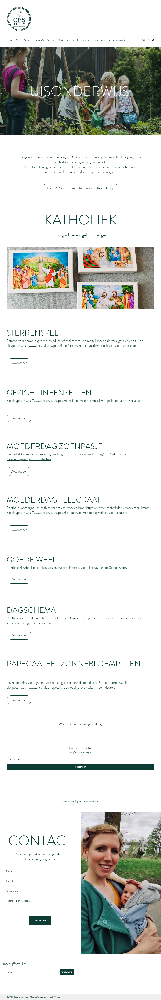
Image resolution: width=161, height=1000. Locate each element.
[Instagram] (143, 40)
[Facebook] (148, 40)
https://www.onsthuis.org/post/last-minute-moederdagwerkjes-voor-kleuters (75, 512)
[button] (75, 278)
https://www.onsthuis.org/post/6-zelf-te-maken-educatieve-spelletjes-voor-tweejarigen (78, 345)
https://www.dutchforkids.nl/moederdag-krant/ (117, 507)
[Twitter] (152, 40)
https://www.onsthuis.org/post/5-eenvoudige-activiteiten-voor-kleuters (67, 687)
